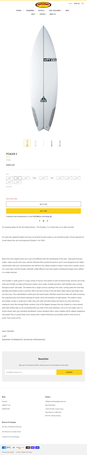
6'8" (17, 182)
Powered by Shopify (8, 452)
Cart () (77, 3)
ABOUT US (53, 14)
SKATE (33, 14)
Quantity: (9, 186)
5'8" (17, 178)
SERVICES (42, 14)
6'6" (9, 182)
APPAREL (19, 10)
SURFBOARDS (30, 10)
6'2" (68, 178)
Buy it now (43, 211)
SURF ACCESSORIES (55, 10)
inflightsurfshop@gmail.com (55, 401)
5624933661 (50, 405)
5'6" (9, 178)
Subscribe (69, 372)
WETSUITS (41, 10)
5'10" (34, 178)
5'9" (26, 178)
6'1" (60, 178)
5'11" (43, 178)
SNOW (67, 10)
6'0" (52, 178)
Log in (70, 3)
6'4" (76, 178)
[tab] (27, 143)
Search (4, 401)
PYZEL (8, 160)
